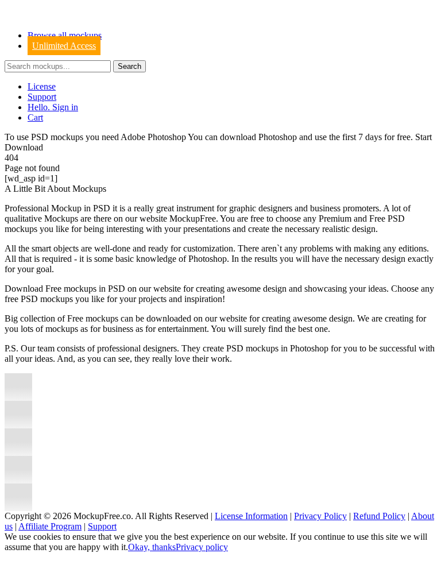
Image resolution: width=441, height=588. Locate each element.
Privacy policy (202, 547)
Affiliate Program (50, 526)
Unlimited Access (64, 46)
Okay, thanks (152, 547)
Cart (35, 117)
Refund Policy (379, 516)
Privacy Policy (320, 516)
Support (42, 97)
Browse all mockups (65, 35)
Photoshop (277, 137)
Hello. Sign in (53, 107)
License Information (251, 516)
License (42, 86)
